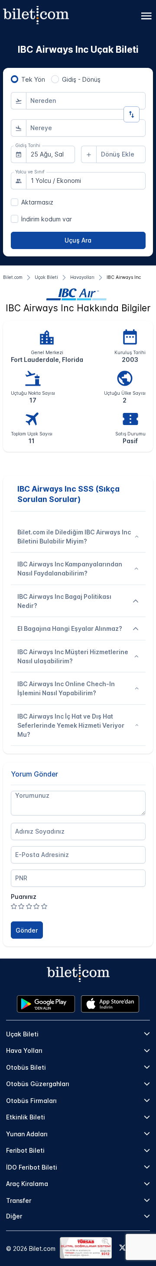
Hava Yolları (24, 1050)
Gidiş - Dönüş (81, 79)
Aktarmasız (37, 202)
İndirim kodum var (46, 219)
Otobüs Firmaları (31, 1100)
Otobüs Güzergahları (37, 1083)
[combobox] (86, 100)
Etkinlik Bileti (25, 1117)
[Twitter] (122, 1248)
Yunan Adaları (27, 1134)
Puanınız (23, 896)
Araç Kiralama (27, 1183)
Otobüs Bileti (26, 1067)
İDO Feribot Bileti (31, 1167)
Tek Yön (33, 79)
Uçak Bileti (22, 1034)
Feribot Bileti (25, 1150)
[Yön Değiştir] (132, 114)
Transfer (18, 1200)
